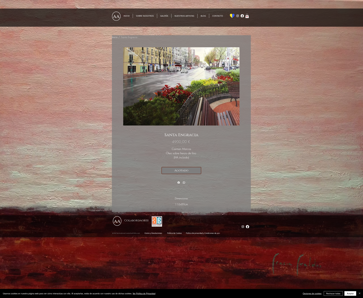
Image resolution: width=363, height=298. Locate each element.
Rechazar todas (333, 293)
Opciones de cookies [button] (312, 293)
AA (116, 16)
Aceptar (350, 293)
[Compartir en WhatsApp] (184, 182)
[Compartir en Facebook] (178, 182)
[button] (247, 16)
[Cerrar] (359, 293)
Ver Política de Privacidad (144, 293)
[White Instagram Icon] (237, 15)
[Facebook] (242, 15)
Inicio (115, 37)
